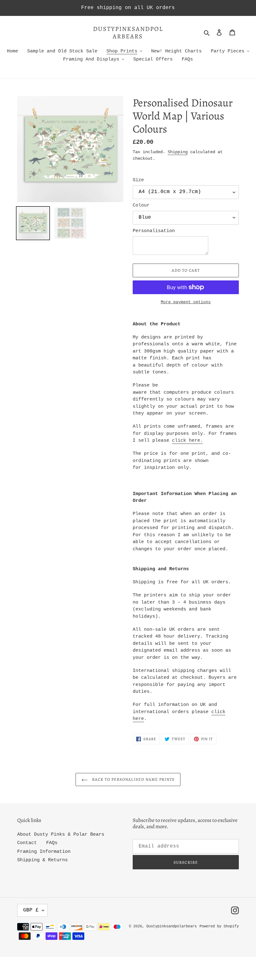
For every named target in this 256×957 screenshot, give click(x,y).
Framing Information (44, 851)
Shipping (178, 151)
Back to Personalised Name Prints (133, 779)
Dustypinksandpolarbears (128, 32)
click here (186, 440)
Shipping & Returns (42, 860)
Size (138, 180)
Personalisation (154, 231)
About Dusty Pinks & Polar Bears (60, 834)
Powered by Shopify (219, 926)
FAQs (51, 843)
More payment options (186, 302)
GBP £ (31, 910)
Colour (141, 205)
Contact (27, 843)
